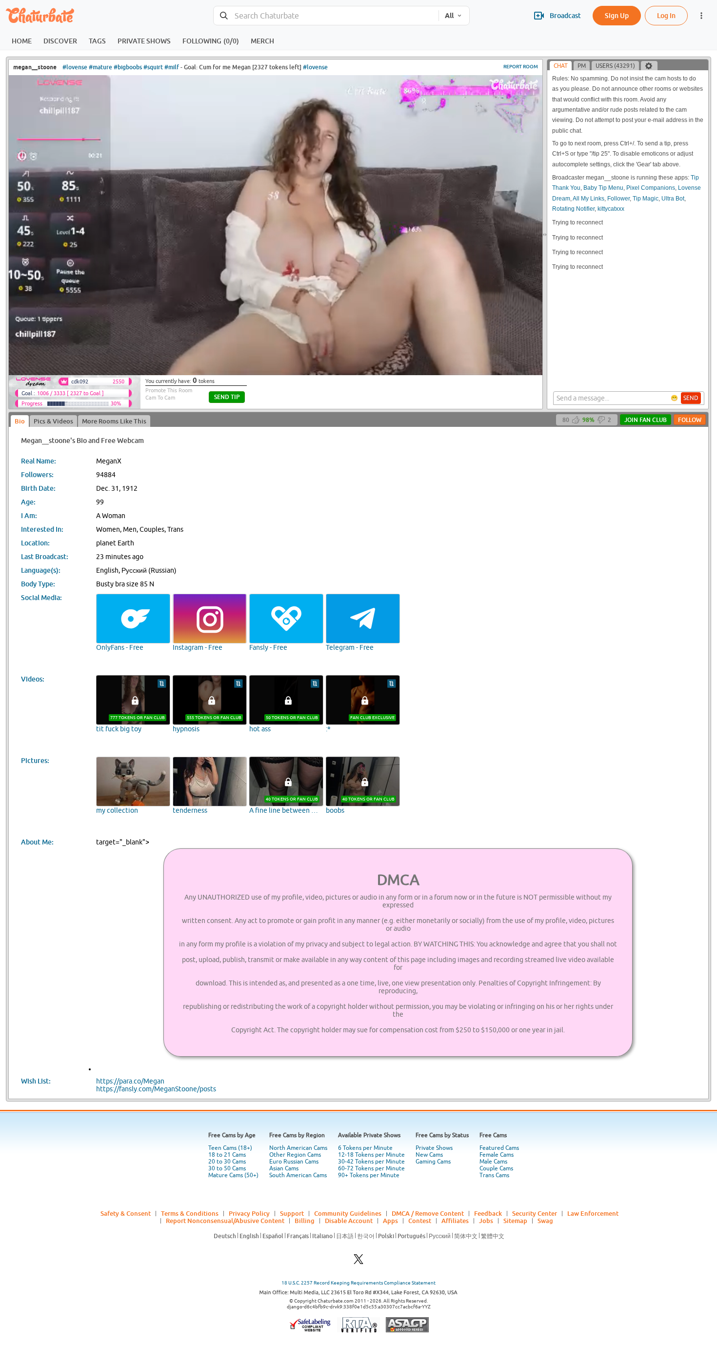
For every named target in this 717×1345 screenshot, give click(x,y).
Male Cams (493, 1161)
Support (292, 1213)
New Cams (429, 1154)
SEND (690, 398)
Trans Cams (494, 1175)
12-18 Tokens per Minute (371, 1154)
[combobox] (326, 15)
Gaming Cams (433, 1161)
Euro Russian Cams (294, 1161)
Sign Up (617, 15)
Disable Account (349, 1221)
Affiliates (455, 1221)
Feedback (488, 1213)
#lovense (74, 67)
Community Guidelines (347, 1213)
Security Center (534, 1213)
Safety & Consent (125, 1213)
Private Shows (434, 1147)
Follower (618, 198)
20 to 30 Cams (227, 1161)
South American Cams (298, 1175)
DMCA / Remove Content (428, 1213)
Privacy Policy (249, 1213)
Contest (419, 1221)
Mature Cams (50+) (233, 1175)
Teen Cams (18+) (230, 1147)
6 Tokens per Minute (365, 1147)
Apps (390, 1221)
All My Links (588, 198)
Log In (666, 15)
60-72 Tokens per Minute (371, 1168)
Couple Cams (496, 1168)
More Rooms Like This (114, 421)
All (449, 16)
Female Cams (496, 1154)
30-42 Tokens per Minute (371, 1161)
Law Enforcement (592, 1213)
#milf (171, 67)
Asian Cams (284, 1168)
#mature (100, 67)
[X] (358, 1261)
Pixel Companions (650, 187)
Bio (20, 421)
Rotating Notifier (573, 208)
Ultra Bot (672, 198)
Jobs (486, 1221)
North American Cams (298, 1147)
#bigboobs (128, 67)
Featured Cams (499, 1147)
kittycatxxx (611, 208)
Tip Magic (645, 198)
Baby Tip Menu (603, 187)
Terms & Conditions (190, 1213)
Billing (305, 1221)
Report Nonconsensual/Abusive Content (225, 1221)
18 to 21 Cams (227, 1154)
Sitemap (515, 1221)
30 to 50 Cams (227, 1168)
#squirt (153, 67)
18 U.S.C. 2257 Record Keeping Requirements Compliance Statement (358, 1282)
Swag (545, 1221)
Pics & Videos (53, 421)
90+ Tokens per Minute (368, 1175)
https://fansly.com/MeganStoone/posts (156, 1089)
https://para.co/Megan (130, 1081)
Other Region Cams (295, 1154)
